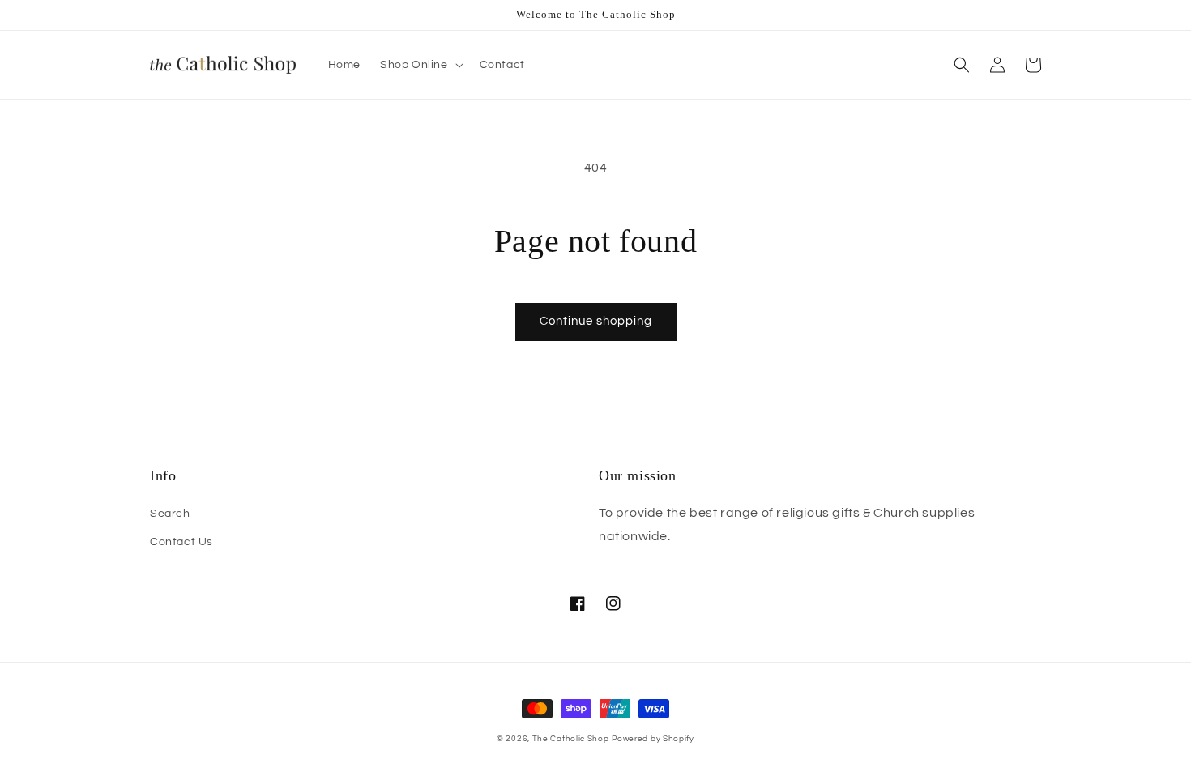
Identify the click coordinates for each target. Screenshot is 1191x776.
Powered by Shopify (653, 739)
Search (170, 513)
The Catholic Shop (570, 739)
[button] (420, 65)
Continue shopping (596, 321)
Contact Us (181, 542)
